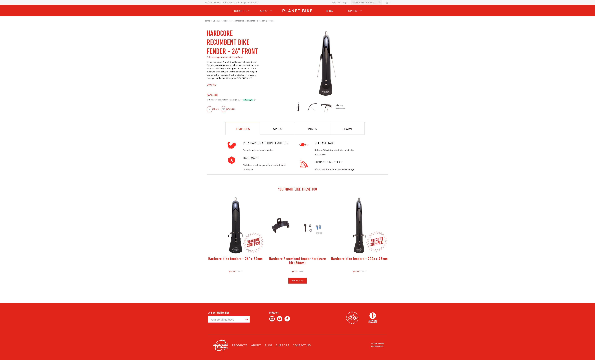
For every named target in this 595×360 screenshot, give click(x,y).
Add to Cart (297, 280)
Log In (345, 2)
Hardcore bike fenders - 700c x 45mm (359, 258)
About (264, 11)
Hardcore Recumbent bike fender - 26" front (254, 21)
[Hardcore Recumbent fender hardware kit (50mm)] (297, 225)
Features (243, 129)
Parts (312, 129)
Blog (329, 11)
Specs (277, 129)
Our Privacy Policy (377, 346)
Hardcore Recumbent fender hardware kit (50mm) (297, 260)
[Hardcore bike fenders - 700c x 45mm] (359, 225)
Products (239, 11)
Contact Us (302, 345)
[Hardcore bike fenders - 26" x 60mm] (235, 225)
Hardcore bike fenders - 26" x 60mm (235, 258)
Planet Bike (297, 10)
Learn (347, 129)
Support (352, 11)
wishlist (336, 2)
